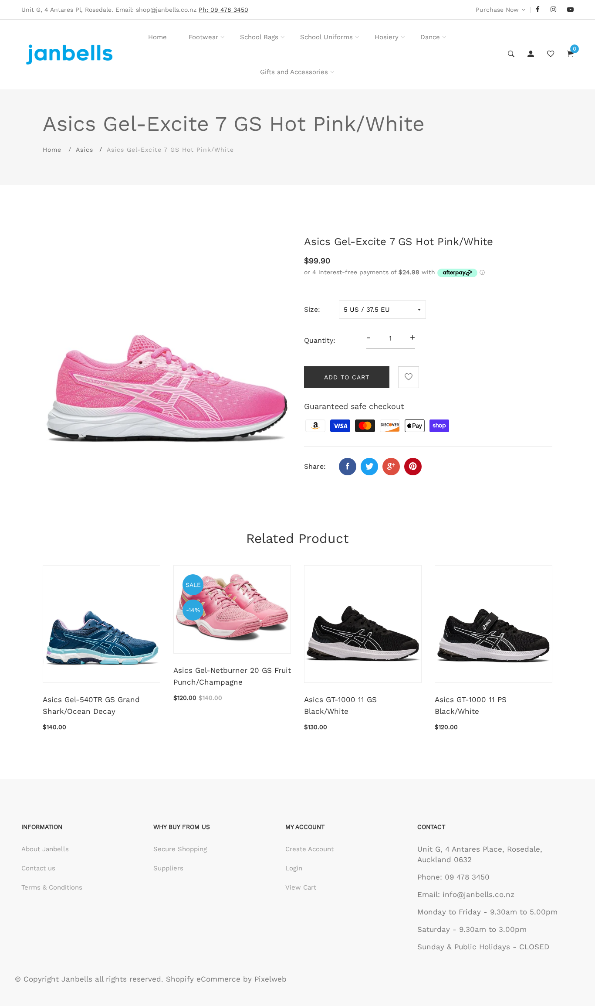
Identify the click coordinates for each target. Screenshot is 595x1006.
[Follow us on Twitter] (369, 466)
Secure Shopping (180, 849)
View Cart (300, 887)
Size (311, 309)
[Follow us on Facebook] (347, 466)
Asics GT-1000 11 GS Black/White (340, 705)
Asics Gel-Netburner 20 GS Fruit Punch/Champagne (232, 676)
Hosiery (387, 37)
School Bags (259, 37)
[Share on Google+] (391, 466)
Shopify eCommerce (203, 979)
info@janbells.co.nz (478, 894)
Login (293, 868)
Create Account (309, 849)
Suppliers (168, 868)
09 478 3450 (467, 877)
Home (157, 37)
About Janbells (45, 849)
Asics (84, 149)
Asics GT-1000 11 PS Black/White (471, 705)
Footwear (203, 37)
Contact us (38, 868)
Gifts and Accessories (294, 72)
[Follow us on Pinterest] (413, 466)
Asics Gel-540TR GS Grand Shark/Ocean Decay (91, 705)
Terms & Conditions (51, 887)
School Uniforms (326, 37)
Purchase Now (497, 9)
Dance (430, 37)
